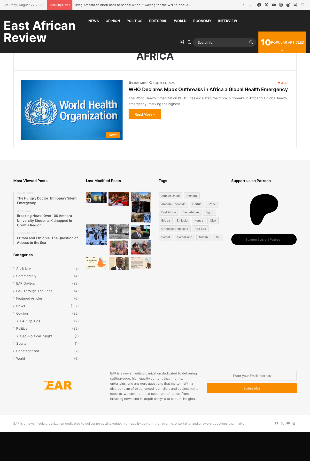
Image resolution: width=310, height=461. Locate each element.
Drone (212, 204)
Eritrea (165, 220)
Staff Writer (139, 83)
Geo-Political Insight (36, 336)
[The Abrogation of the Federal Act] (96, 263)
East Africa (168, 212)
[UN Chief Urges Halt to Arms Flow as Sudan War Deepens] (141, 239)
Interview (227, 21)
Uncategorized (27, 351)
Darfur (196, 204)
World (180, 21)
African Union (170, 196)
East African (191, 212)
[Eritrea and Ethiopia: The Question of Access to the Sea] (141, 263)
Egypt (209, 212)
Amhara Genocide (173, 204)
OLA (213, 220)
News (93, 21)
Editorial (158, 21)
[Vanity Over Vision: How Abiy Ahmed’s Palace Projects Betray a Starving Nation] (141, 207)
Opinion (113, 21)
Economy (202, 21)
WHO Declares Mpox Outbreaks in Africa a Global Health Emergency (208, 89)
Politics (134, 21)
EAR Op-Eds (25, 283)
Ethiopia (182, 220)
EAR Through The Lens (34, 291)
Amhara (191, 196)
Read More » (145, 114)
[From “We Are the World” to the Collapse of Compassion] (118, 239)
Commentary (26, 276)
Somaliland (184, 237)
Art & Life (23, 268)
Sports (21, 343)
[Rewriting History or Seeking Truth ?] (118, 263)
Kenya (198, 220)
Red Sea (200, 228)
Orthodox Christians (174, 228)
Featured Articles (29, 298)
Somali (165, 237)
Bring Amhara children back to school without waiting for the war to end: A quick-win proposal (146, 5)
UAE (217, 237)
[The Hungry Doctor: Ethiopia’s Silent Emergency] (96, 234)
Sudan (203, 237)
